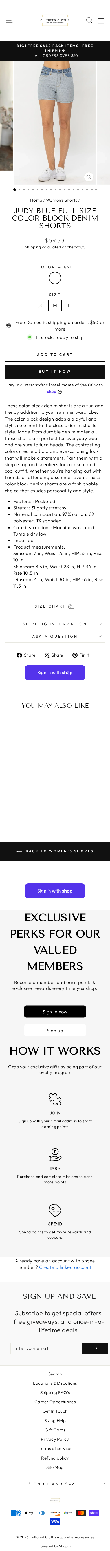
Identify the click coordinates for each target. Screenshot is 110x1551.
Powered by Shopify (55, 1546)
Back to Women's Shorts (59, 851)
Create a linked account (65, 1267)
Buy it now (55, 371)
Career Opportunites (55, 1401)
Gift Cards (55, 1430)
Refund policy (55, 1458)
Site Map (54, 1467)
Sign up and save (53, 1484)
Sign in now (55, 1011)
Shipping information (55, 624)
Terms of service (55, 1448)
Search (55, 1374)
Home (36, 200)
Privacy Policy (55, 1439)
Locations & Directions (55, 1383)
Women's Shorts (61, 200)
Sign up (55, 1030)
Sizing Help (55, 1420)
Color (55, 267)
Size (55, 294)
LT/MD (55, 278)
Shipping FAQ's (55, 1392)
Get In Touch (55, 1411)
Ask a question (55, 636)
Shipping (33, 246)
